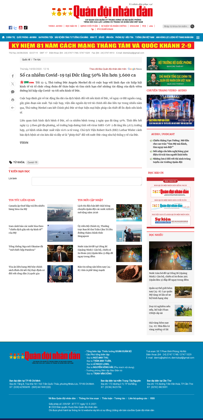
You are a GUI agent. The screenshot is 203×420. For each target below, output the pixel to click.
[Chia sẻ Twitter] (13, 84)
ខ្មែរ (93, 29)
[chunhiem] (170, 79)
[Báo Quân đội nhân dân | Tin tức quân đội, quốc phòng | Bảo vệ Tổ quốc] (101, 13)
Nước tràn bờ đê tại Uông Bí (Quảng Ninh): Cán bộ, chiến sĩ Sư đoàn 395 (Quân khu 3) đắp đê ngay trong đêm (169, 276)
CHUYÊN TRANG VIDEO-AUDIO (167, 90)
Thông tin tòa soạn (89, 398)
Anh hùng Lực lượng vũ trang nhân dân (174, 37)
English (134, 26)
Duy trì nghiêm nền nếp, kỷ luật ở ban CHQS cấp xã (159, 309)
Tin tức (37, 59)
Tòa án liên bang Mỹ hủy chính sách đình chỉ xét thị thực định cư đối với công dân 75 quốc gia (27, 270)
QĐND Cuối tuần (89, 26)
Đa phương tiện (45, 37)
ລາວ (151, 26)
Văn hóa (109, 37)
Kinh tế (93, 37)
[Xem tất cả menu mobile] (197, 37)
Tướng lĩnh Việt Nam (144, 37)
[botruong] (170, 64)
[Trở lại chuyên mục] (13, 108)
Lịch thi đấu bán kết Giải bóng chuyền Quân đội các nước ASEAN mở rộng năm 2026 (96, 209)
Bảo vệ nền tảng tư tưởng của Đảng (71, 37)
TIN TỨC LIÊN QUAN (22, 200)
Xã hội (101, 37)
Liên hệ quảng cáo (137, 398)
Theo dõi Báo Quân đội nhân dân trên (107, 69)
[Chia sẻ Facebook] (13, 76)
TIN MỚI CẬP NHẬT (90, 200)
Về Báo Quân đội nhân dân (62, 398)
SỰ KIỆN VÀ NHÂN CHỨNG (114, 26)
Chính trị (10, 37)
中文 (144, 26)
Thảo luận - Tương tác (113, 398)
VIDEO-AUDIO (55, 26)
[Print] (13, 100)
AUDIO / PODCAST (163, 134)
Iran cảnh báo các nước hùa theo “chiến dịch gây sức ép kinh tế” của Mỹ (26, 229)
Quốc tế (26, 59)
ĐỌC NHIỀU (156, 234)
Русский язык (105, 29)
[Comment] (13, 92)
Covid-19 (32, 162)
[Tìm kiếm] (192, 26)
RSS (152, 398)
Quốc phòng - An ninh (26, 37)
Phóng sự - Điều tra (124, 37)
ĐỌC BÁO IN (71, 26)
